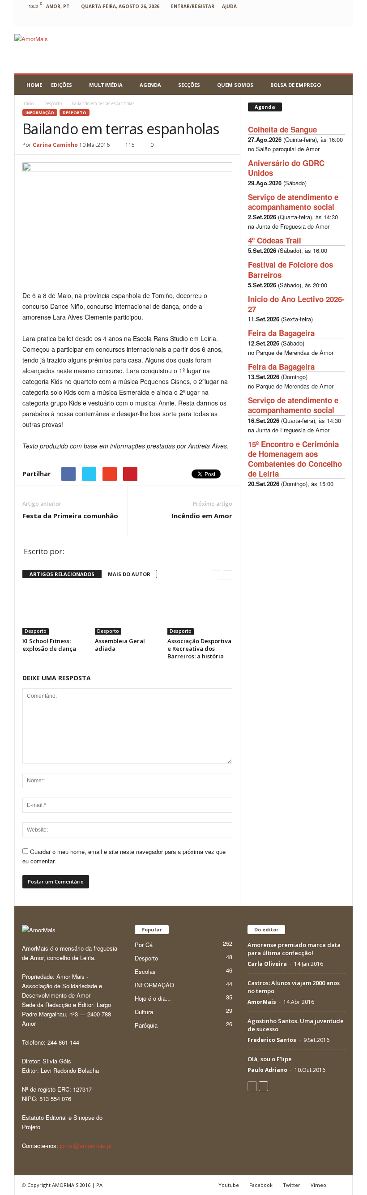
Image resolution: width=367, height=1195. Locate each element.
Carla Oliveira (267, 964)
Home (34, 84)
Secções (189, 84)
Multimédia (106, 84)
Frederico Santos (272, 1040)
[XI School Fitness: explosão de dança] (54, 610)
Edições (61, 84)
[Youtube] (340, 19)
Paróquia (146, 1025)
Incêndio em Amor (201, 515)
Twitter (291, 1185)
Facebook (261, 1185)
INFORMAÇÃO (40, 112)
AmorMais (262, 1002)
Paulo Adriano (267, 1070)
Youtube (228, 1185)
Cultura (144, 1011)
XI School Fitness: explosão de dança (49, 645)
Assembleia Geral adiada (120, 645)
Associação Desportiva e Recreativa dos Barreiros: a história (199, 648)
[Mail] (285, 19)
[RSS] (299, 19)
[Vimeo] (326, 19)
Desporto (74, 112)
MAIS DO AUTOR (129, 574)
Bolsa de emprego (295, 84)
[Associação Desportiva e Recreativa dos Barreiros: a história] (199, 610)
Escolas (145, 971)
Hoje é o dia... (153, 998)
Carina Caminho (55, 145)
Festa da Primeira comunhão (70, 515)
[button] (339, 85)
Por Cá (144, 944)
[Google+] (257, 19)
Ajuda (229, 6)
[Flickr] (243, 19)
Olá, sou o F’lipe (270, 1059)
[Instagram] (271, 19)
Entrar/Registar (192, 6)
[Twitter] (312, 19)
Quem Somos (235, 84)
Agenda (150, 84)
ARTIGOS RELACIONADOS (62, 574)
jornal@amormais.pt (86, 1145)
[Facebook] (229, 19)
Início (28, 103)
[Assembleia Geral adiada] (127, 610)
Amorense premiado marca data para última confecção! (294, 949)
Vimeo (318, 1185)
